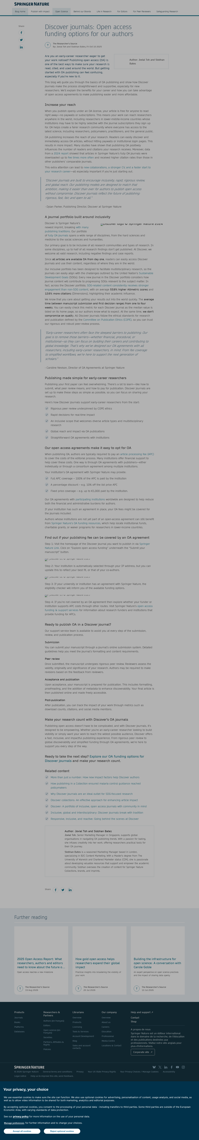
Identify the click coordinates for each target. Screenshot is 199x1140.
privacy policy (21, 1116)
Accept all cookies (22, 1131)
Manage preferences (14, 1123)
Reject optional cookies (62, 1131)
